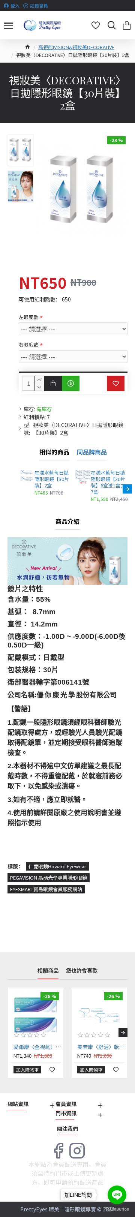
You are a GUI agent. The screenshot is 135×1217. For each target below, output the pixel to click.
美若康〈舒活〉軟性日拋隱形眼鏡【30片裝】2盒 (100, 1046)
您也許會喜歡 (82, 970)
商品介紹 (68, 521)
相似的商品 (54, 452)
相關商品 (48, 970)
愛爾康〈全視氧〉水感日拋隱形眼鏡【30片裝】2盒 (37, 1046)
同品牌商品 (92, 452)
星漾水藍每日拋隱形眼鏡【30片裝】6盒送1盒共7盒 (108, 482)
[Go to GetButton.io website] (117, 1209)
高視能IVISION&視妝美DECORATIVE (76, 47)
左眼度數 (28, 317)
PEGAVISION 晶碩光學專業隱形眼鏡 (48, 877)
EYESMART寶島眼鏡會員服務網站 (46, 889)
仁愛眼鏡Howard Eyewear (57, 866)
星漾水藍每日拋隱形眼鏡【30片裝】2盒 (51, 479)
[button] (19, 488)
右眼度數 (28, 344)
